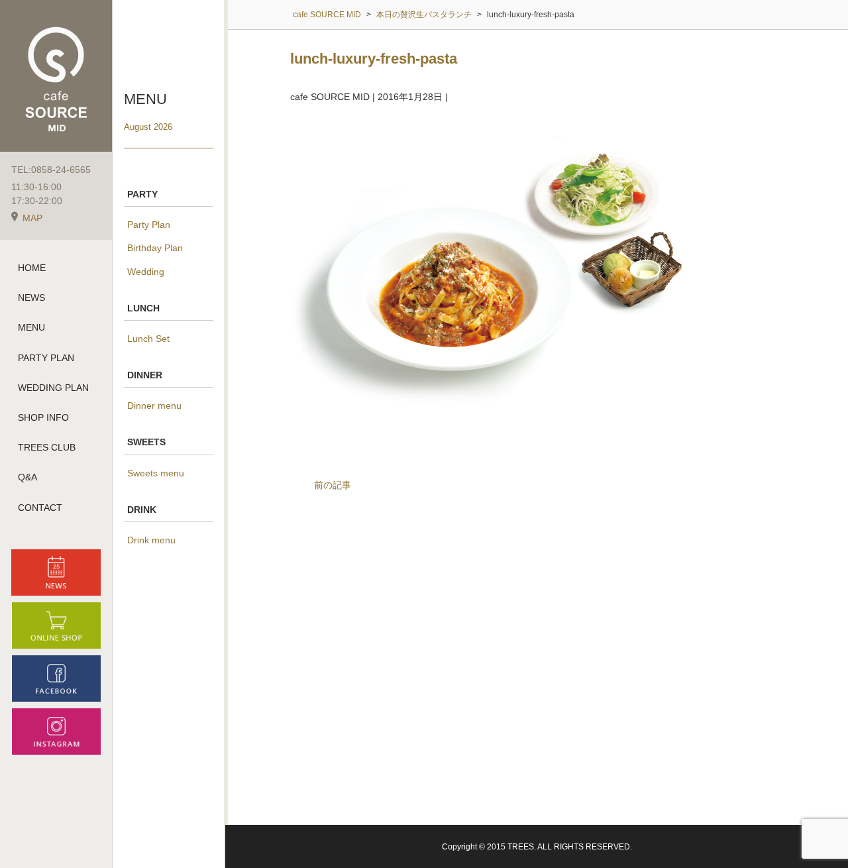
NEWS (31, 297)
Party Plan (148, 224)
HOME (32, 267)
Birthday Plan (155, 248)
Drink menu (151, 540)
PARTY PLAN (46, 358)
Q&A (27, 477)
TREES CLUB (47, 447)
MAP (32, 218)
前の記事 (332, 485)
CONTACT (40, 507)
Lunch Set (148, 338)
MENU (31, 327)
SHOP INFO (43, 417)
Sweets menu (155, 473)
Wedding (145, 271)
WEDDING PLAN (53, 387)
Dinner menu (154, 405)
